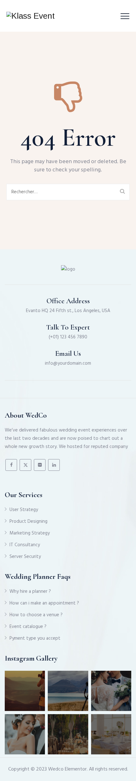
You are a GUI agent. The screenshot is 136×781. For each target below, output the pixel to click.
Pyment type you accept (34, 638)
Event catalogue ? (27, 627)
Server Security (25, 556)
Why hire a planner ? (30, 591)
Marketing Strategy (29, 533)
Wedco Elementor (67, 769)
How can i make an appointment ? (44, 603)
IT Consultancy (24, 545)
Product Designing (28, 521)
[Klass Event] (30, 16)
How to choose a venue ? (36, 615)
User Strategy (23, 510)
